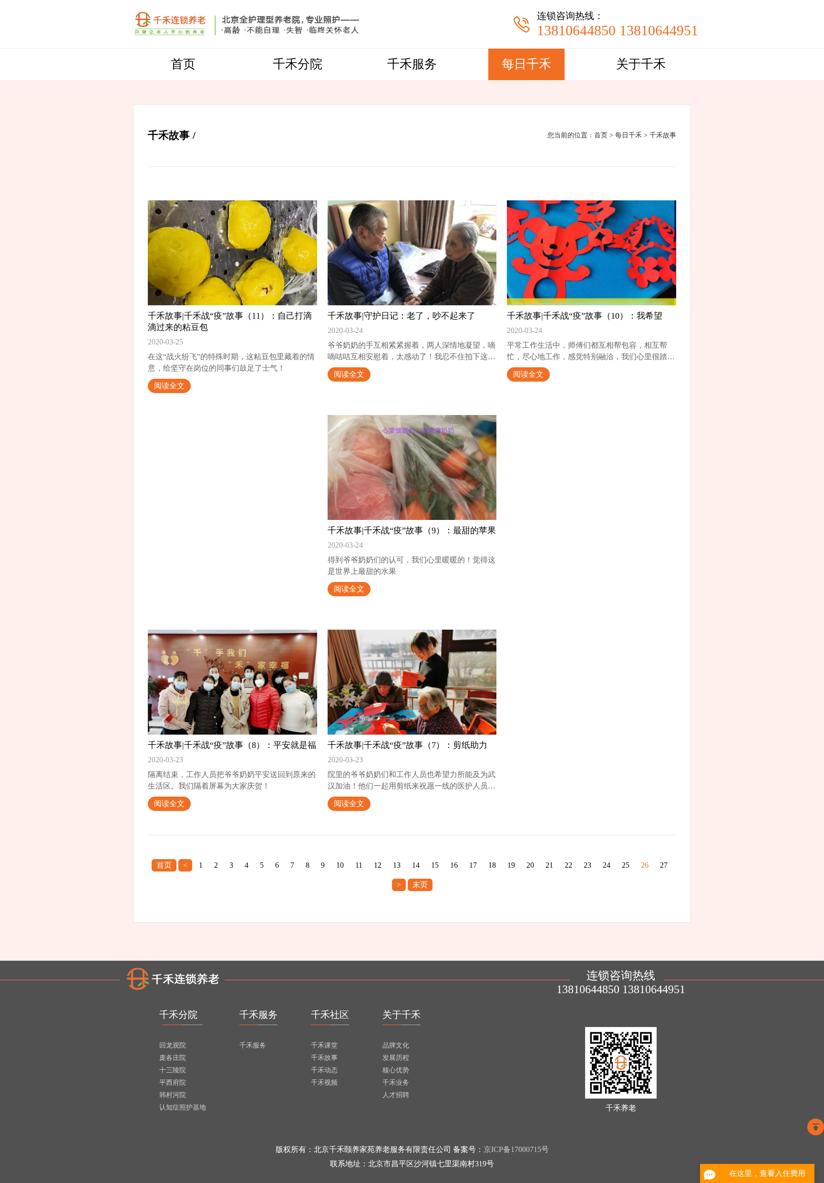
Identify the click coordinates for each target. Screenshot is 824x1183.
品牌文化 (395, 1045)
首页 (183, 64)
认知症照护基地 (182, 1107)
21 (549, 865)
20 (530, 865)
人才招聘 (395, 1095)
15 (435, 865)
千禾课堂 (324, 1045)
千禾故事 (662, 135)
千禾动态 (324, 1070)
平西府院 (172, 1082)
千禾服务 (412, 64)
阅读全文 (169, 386)
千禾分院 (297, 64)
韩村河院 (172, 1095)
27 (664, 865)
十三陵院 (172, 1070)
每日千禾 (526, 64)
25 (625, 865)
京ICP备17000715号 (516, 1149)
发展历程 (395, 1057)
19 (511, 865)
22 (568, 865)
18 (492, 865)
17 (473, 865)
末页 (420, 885)
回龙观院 (172, 1045)
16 (454, 865)
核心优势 (395, 1070)
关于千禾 (641, 64)
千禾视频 (324, 1082)
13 (397, 865)
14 (416, 865)
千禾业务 (395, 1082)
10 (340, 865)
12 (377, 865)
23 (587, 865)
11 (358, 865)
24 (606, 865)
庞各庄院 (172, 1057)
